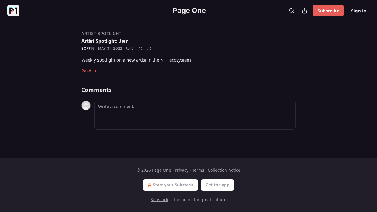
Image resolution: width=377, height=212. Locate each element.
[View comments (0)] (140, 48)
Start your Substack (173, 185)
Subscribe (328, 11)
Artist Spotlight (101, 33)
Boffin (88, 48)
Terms (198, 170)
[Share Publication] (304, 10)
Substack (159, 199)
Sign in (358, 11)
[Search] (291, 10)
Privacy (181, 170)
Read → (89, 71)
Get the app (217, 185)
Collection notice (224, 170)
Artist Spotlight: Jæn (105, 41)
